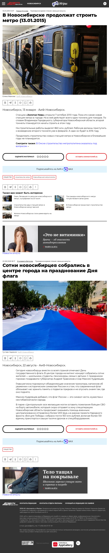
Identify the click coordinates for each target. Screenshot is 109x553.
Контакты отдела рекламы (50, 503)
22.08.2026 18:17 (9, 261)
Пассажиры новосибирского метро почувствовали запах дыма (81, 197)
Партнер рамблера (42, 543)
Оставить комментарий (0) (86, 157)
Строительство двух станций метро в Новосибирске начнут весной (29, 206)
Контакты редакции (28, 503)
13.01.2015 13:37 (8, 11)
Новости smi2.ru (11, 253)
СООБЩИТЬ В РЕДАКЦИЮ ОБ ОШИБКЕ (79, 503)
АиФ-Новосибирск (24, 96)
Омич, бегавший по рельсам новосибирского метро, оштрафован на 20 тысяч (33, 197)
